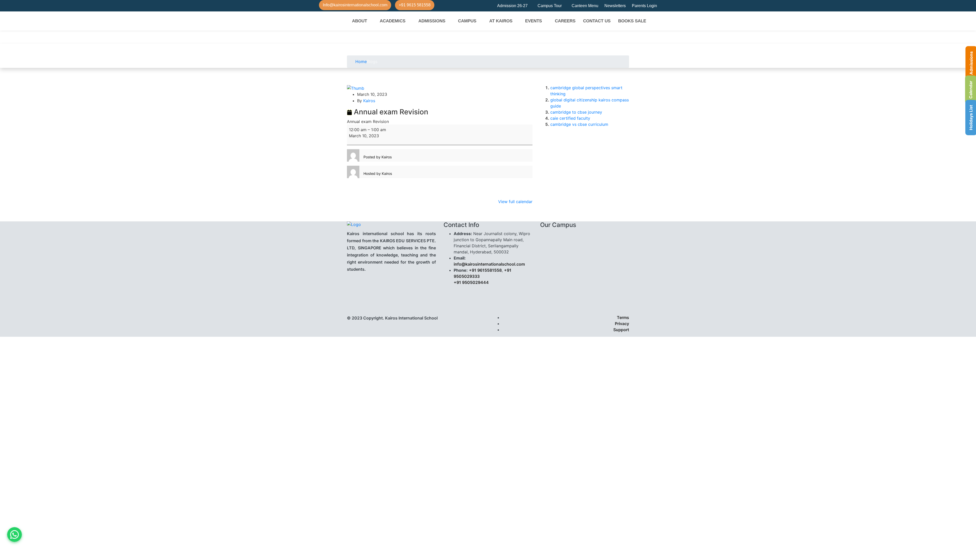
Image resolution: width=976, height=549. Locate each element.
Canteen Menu (585, 6)
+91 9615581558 (485, 270)
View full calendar (515, 201)
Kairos (369, 100)
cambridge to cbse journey (576, 112)
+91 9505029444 (471, 282)
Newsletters (615, 6)
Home (360, 61)
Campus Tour (550, 6)
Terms (623, 317)
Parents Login (644, 6)
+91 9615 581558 (415, 5)
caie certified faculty (570, 118)
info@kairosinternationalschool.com (489, 264)
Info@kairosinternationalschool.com (355, 5)
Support (621, 329)
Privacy (622, 323)
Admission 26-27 (512, 6)
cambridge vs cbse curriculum (579, 124)
